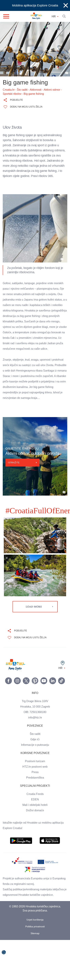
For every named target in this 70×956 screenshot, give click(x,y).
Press (35, 788)
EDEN (35, 815)
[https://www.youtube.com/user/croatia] (43, 696)
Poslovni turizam (35, 777)
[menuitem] (21, 856)
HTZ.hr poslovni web (35, 782)
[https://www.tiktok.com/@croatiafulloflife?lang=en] (61, 696)
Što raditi (35, 750)
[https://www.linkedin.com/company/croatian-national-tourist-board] (52, 696)
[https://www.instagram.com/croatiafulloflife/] (17, 696)
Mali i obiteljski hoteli (35, 821)
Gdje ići (35, 755)
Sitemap (35, 949)
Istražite (14, 481)
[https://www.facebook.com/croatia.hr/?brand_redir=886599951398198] (8, 696)
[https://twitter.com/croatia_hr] (26, 696)
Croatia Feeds (35, 810)
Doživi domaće (35, 826)
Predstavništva (35, 793)
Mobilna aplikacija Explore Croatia (35, 5)
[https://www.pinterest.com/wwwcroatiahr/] (35, 696)
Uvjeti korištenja (35, 935)
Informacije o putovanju (35, 761)
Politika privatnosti (35, 942)
